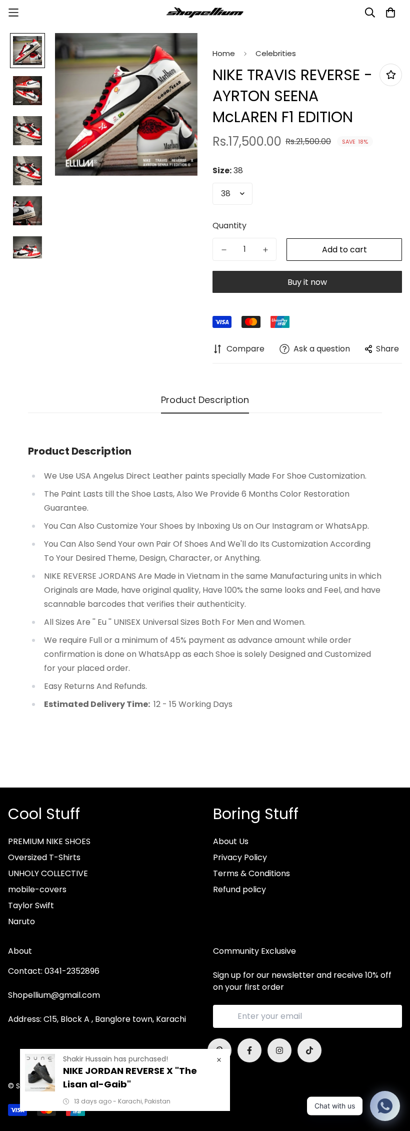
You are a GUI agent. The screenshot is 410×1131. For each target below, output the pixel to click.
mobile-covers (37, 889)
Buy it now (307, 282)
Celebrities (276, 53)
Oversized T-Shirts (44, 857)
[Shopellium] (205, 13)
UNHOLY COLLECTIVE (48, 873)
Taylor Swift (31, 905)
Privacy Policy (240, 857)
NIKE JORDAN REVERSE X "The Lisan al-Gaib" (130, 1077)
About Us (230, 841)
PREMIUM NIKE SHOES (49, 841)
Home (223, 53)
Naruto (21, 921)
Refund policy (239, 889)
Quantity (229, 225)
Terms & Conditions (251, 873)
